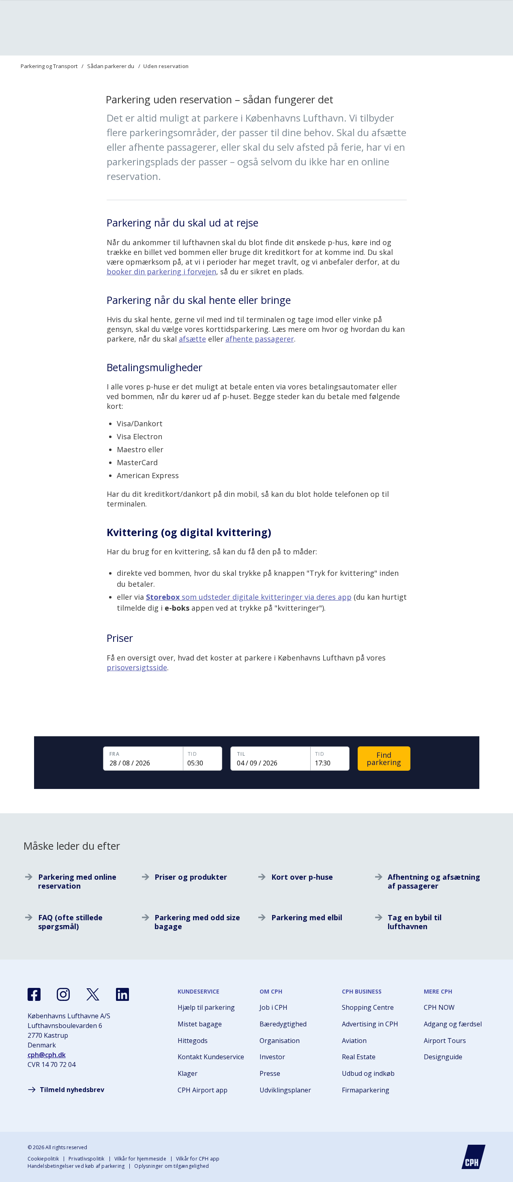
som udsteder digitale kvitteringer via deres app (249, 597)
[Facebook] (34, 994)
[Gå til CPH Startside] (473, 1157)
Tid (315, 753)
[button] (147, 758)
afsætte (192, 339)
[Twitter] (92, 994)
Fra (109, 753)
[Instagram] (63, 994)
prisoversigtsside (137, 667)
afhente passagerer (259, 339)
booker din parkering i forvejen (161, 271)
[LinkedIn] (122, 994)
